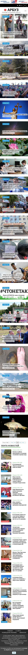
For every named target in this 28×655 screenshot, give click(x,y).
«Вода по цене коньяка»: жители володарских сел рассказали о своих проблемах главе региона (11, 276)
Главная (10, 631)
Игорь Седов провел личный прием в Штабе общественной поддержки (19, 617)
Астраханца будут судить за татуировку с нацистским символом (19, 579)
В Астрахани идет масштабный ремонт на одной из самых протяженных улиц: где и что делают (18, 567)
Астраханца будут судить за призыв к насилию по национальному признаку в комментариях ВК (20, 542)
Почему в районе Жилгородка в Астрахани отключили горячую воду (20, 453)
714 (23, 442)
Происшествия (5, 521)
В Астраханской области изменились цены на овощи (18, 466)
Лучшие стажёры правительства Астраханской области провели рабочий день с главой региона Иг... (12, 186)
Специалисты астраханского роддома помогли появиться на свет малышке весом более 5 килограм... (12, 230)
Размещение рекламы (9, 632)
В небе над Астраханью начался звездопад (15, 131)
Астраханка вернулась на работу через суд (15, 114)
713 (20, 442)
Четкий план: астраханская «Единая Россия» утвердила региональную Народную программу (19, 530)
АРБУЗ (11, 10)
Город (3, 458)
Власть (3, 534)
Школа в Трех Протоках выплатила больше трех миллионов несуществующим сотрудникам (19, 555)
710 (12, 442)
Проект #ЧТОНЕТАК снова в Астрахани (13, 295)
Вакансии (23, 632)
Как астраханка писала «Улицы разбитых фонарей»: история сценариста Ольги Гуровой (18, 605)
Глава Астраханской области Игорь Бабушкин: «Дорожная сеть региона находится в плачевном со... (12, 337)
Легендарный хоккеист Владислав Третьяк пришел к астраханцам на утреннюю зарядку (12, 316)
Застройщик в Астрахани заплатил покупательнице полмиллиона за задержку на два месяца (20, 592)
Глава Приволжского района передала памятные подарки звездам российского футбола (18, 492)
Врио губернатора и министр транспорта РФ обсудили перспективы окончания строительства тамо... (13, 385)
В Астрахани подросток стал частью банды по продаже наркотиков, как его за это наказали (19, 517)
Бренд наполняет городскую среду (12, 209)
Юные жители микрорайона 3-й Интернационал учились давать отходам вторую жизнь (19, 479)
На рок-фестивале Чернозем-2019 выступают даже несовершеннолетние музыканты (11, 49)
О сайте (18, 631)
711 (14, 442)
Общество (5, 16)
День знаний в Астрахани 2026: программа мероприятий (19, 503)
